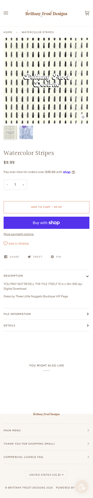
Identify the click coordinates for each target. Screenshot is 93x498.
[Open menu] (10, 13)
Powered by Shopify (72, 487)
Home (8, 32)
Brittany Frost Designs (26, 487)
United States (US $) (45, 474)
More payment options (19, 234)
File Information (17, 314)
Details (9, 325)
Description (13, 275)
